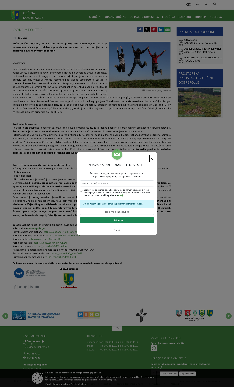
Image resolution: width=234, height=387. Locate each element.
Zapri (117, 230)
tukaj (120, 195)
